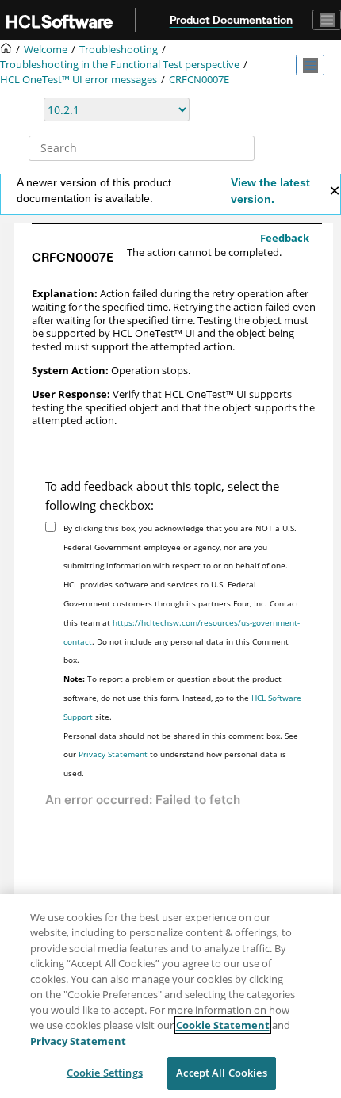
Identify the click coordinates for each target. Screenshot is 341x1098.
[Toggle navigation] (326, 20)
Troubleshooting (118, 49)
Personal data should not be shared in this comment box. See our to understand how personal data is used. (180, 754)
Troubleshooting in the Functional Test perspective (119, 64)
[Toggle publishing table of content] (310, 65)
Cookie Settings (105, 1072)
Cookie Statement (223, 1025)
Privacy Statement (113, 753)
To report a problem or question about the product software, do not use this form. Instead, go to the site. (182, 697)
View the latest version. (270, 190)
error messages (78, 79)
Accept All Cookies (221, 1072)
